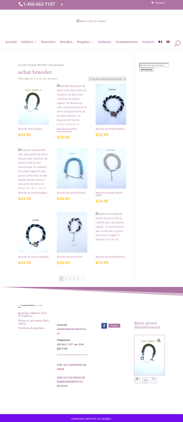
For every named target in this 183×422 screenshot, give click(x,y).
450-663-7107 (65, 344)
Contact (148, 42)
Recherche (146, 69)
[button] (159, 340)
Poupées (83, 42)
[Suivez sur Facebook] (104, 326)
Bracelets (48, 42)
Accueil (11, 42)
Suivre (114, 325)
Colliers (27, 42)
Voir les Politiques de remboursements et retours (71, 382)
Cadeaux (104, 42)
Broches (66, 42)
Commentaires (127, 42)
